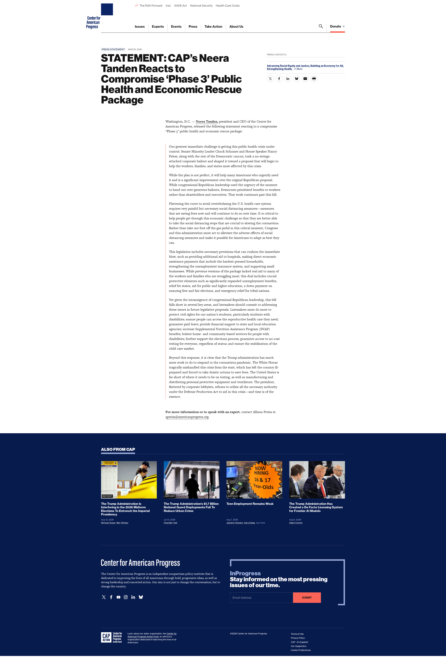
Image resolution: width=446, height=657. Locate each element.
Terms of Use (297, 634)
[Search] (321, 28)
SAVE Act (180, 5)
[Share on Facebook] (279, 78)
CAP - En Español (299, 642)
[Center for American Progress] (107, 16)
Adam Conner (296, 523)
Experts (158, 27)
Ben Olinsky (122, 523)
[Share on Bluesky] (296, 78)
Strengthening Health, (280, 69)
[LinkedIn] (133, 597)
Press (193, 27)
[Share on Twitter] (270, 78)
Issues (140, 27)
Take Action (213, 27)
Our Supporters (298, 646)
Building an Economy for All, (327, 65)
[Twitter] (104, 597)
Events (176, 27)
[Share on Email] (305, 78)
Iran (168, 5)
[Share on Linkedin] (287, 78)
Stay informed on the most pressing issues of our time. (279, 579)
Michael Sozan (108, 523)
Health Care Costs (227, 5)
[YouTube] (118, 597)
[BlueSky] (141, 597)
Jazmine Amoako (234, 523)
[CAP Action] (112, 637)
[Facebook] (111, 597)
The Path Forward (151, 5)
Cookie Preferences (301, 650)
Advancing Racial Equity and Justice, (288, 65)
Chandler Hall (170, 523)
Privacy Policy (298, 638)
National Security (201, 5)
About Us (236, 27)
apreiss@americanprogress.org (187, 416)
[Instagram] (126, 597)
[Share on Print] (313, 78)
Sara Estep (249, 523)
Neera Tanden (206, 121)
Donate (336, 26)
